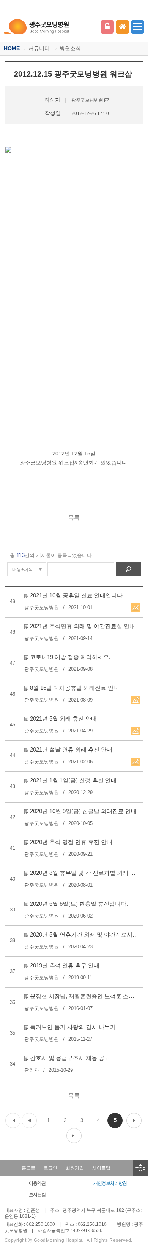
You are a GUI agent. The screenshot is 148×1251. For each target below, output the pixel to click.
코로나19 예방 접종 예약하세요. (70, 657)
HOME (12, 48)
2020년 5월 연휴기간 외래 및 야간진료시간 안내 (85, 934)
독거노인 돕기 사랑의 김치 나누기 (73, 1027)
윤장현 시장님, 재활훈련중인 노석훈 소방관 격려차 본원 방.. (85, 996)
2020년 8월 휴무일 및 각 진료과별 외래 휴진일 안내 (85, 873)
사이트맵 (101, 1168)
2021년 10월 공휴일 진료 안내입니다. (77, 595)
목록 (74, 517)
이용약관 (37, 1183)
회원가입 (75, 1168)
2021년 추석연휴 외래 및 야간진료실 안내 (82, 626)
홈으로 (28, 1168)
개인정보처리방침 (110, 1183)
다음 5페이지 (134, 1120)
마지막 (74, 1135)
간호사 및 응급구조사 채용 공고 (70, 1058)
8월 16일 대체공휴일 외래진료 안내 (74, 688)
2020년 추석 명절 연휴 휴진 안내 (71, 842)
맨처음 (12, 1120)
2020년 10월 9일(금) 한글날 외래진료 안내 (83, 811)
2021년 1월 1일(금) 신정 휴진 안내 (73, 780)
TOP (140, 1169)
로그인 (107, 27)
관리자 (31, 1070)
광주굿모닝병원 (37, 26)
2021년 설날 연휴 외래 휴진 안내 (71, 749)
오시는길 (37, 1194)
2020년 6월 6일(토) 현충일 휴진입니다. (79, 903)
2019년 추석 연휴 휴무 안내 (64, 965)
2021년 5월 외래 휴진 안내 (63, 718)
